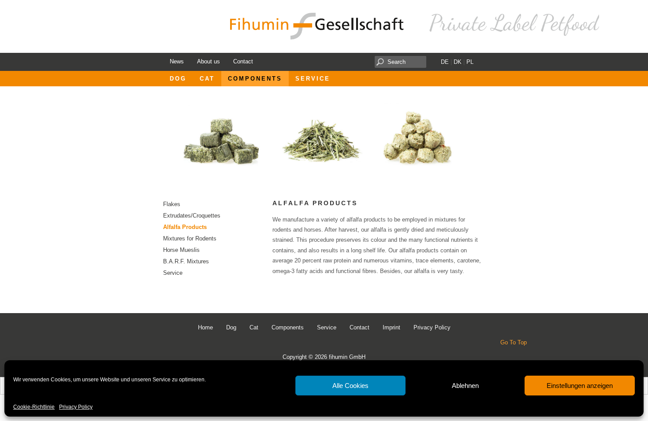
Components (255, 78)
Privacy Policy (76, 407)
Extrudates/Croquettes (191, 215)
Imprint (391, 327)
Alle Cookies (350, 385)
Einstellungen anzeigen (580, 385)
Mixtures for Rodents (189, 238)
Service (312, 78)
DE (445, 62)
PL (469, 62)
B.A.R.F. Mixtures (186, 261)
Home (205, 327)
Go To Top (513, 342)
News (177, 61)
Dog (178, 78)
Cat (207, 78)
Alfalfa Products (185, 227)
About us (208, 61)
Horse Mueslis (181, 250)
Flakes (171, 204)
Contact (243, 61)
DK (458, 62)
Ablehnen (465, 385)
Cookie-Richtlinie (34, 407)
